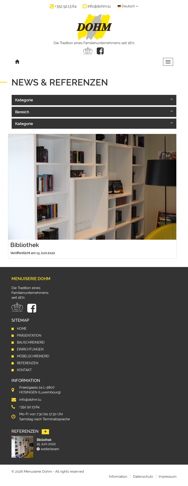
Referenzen (27, 363)
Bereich (22, 112)
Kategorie (24, 100)
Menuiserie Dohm (30, 278)
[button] (94, 100)
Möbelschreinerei (33, 356)
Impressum (168, 477)
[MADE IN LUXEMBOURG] (88, 51)
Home (22, 328)
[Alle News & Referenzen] (45, 431)
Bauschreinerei (30, 342)
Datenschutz (143, 477)
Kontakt (24, 370)
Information (118, 477)
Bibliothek (24, 245)
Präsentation (29, 335)
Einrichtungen (30, 349)
